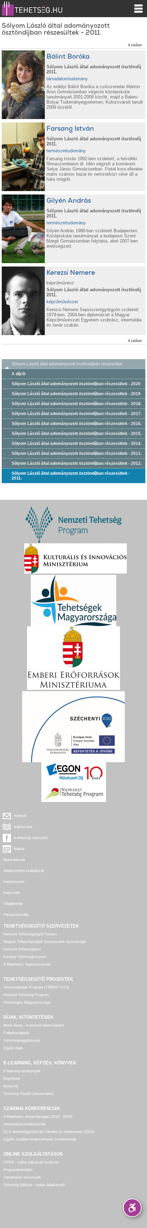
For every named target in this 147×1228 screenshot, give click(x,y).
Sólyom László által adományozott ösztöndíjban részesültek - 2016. (77, 423)
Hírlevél (20, 816)
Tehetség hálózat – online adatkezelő (34, 1185)
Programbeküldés (18, 1170)
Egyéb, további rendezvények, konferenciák (40, 1139)
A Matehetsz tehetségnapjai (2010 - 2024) (37, 1116)
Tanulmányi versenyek (22, 1177)
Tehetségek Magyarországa (26, 1002)
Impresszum (13, 881)
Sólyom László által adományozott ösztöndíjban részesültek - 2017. (77, 413)
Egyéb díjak (13, 1048)
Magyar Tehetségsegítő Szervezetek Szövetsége (44, 942)
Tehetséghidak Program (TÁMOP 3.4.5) (36, 987)
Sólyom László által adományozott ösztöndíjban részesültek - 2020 (76, 383)
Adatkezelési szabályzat (23, 871)
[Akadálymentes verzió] (132, 1208)
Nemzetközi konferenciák (24, 1124)
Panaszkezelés (16, 914)
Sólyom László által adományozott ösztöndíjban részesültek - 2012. (77, 463)
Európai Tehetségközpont (24, 957)
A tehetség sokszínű (31, 838)
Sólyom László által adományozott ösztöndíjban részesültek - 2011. (71, 476)
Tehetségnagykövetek (21, 1040)
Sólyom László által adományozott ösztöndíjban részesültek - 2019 (76, 393)
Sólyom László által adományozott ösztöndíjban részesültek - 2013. (77, 453)
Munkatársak (14, 860)
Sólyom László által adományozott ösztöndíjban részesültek (67, 364)
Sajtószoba (23, 827)
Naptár (19, 849)
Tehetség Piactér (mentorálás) (28, 1093)
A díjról (18, 373)
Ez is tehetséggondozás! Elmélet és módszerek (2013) (48, 1132)
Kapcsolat (11, 892)
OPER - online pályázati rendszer (31, 1162)
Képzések (11, 1078)
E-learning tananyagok (22, 1071)
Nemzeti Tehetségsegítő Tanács (30, 934)
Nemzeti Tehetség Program (26, 995)
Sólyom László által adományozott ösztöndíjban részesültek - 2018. (77, 403)
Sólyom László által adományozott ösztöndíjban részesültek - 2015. (77, 433)
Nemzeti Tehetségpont (22, 949)
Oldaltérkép (13, 903)
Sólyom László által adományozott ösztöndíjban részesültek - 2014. (77, 443)
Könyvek (10, 1086)
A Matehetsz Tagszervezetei (27, 964)
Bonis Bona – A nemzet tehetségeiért (33, 1025)
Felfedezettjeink (16, 1033)
